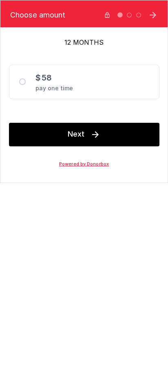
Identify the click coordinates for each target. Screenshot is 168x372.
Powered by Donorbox (84, 164)
